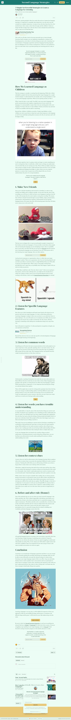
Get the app (40, 718)
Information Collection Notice (35, 708)
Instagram (32, 625)
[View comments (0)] (20, 18)
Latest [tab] (19, 674)
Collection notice (15, 718)
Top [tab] (16, 674)
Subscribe (62, 2)
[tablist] (20, 660)
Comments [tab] (18, 660)
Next (52, 652)
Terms (12, 718)
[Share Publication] (57, 2)
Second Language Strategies (33, 623)
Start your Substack (33, 718)
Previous (19, 652)
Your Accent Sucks (21, 677)
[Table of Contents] (1, 360)
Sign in (67, 2)
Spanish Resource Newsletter (41, 275)
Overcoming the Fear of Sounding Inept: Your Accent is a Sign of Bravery (29, 679)
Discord (44, 248)
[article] (35, 679)
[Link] (14, 88)
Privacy (9, 718)
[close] (46, 687)
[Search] (55, 2)
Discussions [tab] (24, 674)
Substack (59, 718)
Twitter (27, 625)
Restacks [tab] (22, 660)
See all (17, 703)
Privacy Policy (44, 708)
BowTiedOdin (22, 33)
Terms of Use (41, 707)
